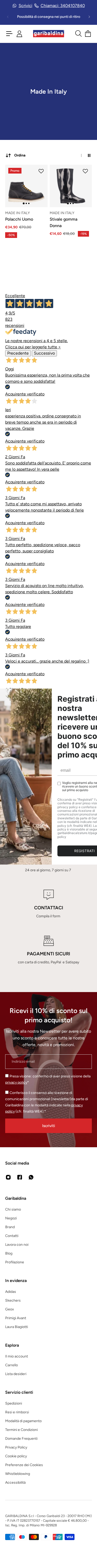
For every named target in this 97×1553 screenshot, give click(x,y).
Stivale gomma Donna (63, 222)
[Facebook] (19, 1177)
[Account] (19, 34)
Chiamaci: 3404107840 (63, 5)
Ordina (19, 155)
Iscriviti (48, 1125)
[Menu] (9, 33)
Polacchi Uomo (19, 219)
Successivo (44, 353)
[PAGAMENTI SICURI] (48, 950)
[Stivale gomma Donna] (71, 186)
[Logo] (48, 34)
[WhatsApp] (31, 1177)
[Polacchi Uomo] (26, 186)
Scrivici (25, 5)
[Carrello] (88, 34)
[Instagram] (8, 1177)
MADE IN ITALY (17, 213)
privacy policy (16, 1082)
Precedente (18, 353)
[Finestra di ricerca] (78, 34)
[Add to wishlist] (41, 171)
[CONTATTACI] (48, 904)
